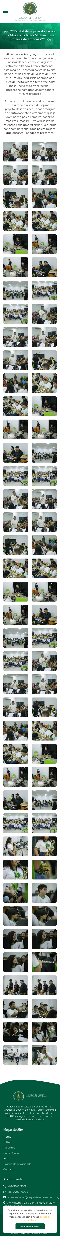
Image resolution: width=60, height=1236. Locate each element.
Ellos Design (41, 1232)
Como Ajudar (11, 1153)
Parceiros (9, 1147)
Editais (7, 1142)
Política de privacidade (17, 1164)
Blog (6, 1158)
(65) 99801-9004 (17, 1191)
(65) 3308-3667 (17, 1186)
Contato (8, 1169)
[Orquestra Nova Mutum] (30, 11)
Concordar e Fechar (30, 1226)
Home (7, 1136)
